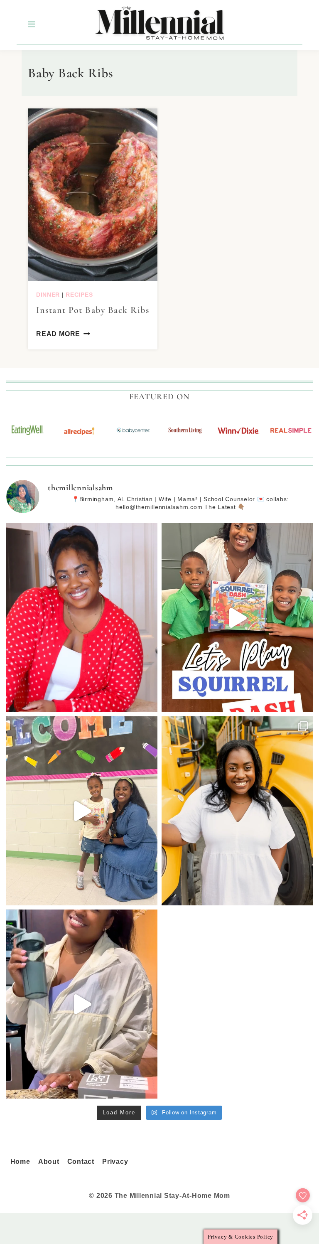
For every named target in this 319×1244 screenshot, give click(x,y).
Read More (58, 333)
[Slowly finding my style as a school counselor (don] (81, 810)
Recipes (79, 294)
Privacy (115, 1161)
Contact (80, 1161)
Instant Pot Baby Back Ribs (92, 310)
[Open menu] (31, 24)
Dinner (48, 294)
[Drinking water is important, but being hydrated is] (81, 1004)
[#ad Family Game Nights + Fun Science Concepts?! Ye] (237, 617)
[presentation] (92, 194)
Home (20, 1161)
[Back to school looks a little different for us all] (237, 810)
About (48, 1161)
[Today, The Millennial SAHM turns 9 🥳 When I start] (81, 617)
